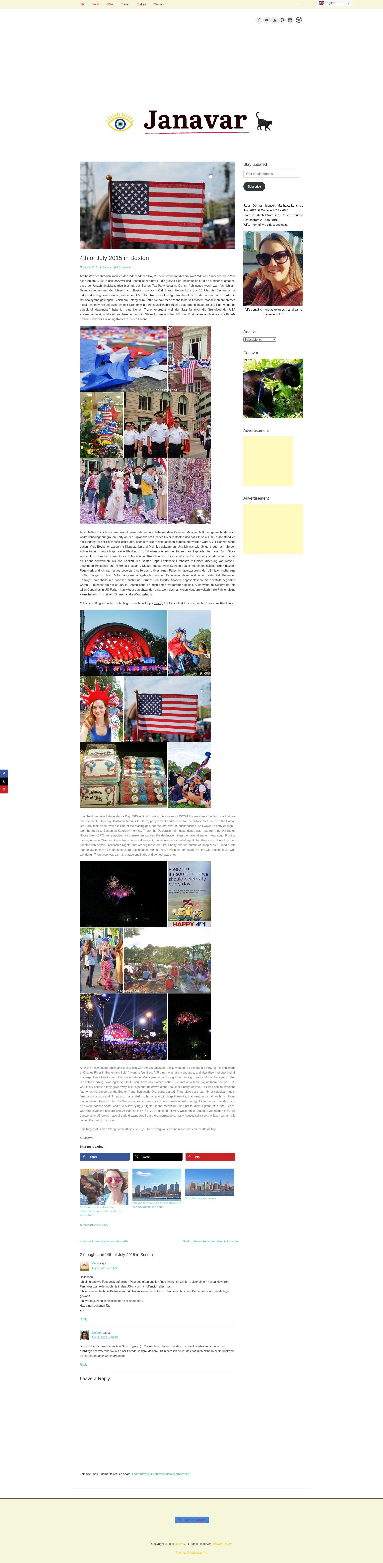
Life (82, 4)
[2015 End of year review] (209, 1182)
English (329, 3)
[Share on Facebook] (4, 774)
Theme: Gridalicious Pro (191, 1552)
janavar (179, 1543)
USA (110, 4)
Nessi (95, 1263)
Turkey (141, 4)
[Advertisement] (191, 64)
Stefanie (96, 1332)
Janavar (107, 267)
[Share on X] (4, 781)
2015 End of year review (200, 1198)
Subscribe (254, 186)
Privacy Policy (222, 1543)
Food (95, 4)
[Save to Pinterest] (4, 789)
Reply (83, 1319)
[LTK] (298, 23)
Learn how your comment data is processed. (161, 1474)
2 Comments (124, 267)
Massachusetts (92, 1224)
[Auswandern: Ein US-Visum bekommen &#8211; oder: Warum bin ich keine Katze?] (104, 1187)
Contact (159, 4)
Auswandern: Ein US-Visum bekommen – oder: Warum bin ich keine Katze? (101, 1211)
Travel (125, 4)
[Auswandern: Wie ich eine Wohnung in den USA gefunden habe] (156, 1185)
